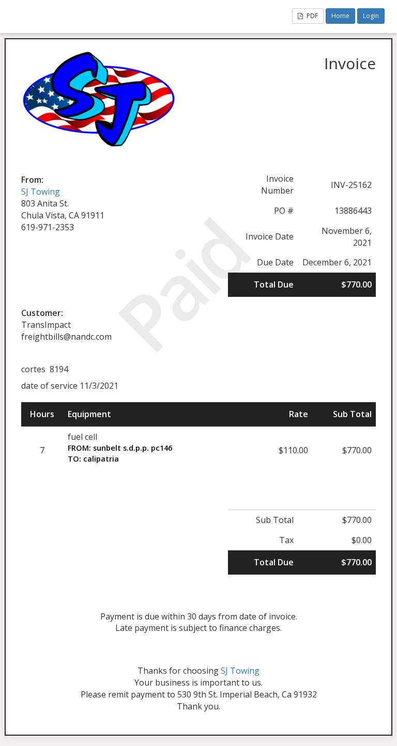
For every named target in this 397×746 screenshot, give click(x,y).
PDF (311, 15)
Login (371, 15)
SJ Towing (40, 191)
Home (340, 15)
